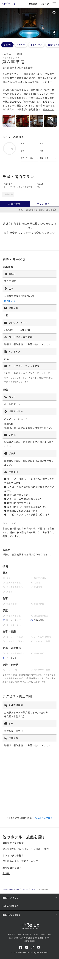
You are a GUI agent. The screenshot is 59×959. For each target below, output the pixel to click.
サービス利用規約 (24, 934)
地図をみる (10, 300)
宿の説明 (7, 44)
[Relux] (9, 3)
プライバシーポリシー (42, 934)
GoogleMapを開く (43, 818)
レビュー (21, 44)
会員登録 (33, 3)
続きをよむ (48, 109)
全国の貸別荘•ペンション (16, 848)
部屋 (14, 203)
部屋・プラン (36, 44)
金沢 (46, 848)
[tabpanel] (29, 23)
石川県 (36, 848)
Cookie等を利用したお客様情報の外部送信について (29, 938)
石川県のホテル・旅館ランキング (20, 861)
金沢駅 (6, 873)
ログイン (45, 3)
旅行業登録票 (29, 941)
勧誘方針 (11, 934)
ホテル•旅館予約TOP (11, 889)
